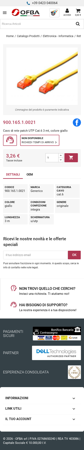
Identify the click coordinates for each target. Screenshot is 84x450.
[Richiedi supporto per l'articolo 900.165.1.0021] (10, 140)
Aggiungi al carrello (71, 157)
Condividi (77, 122)
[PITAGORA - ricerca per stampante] (54, 12)
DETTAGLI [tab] (13, 174)
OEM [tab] (30, 174)
